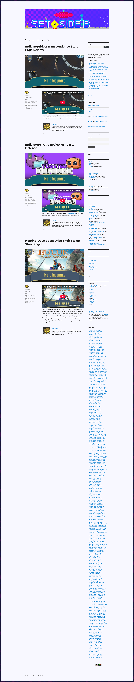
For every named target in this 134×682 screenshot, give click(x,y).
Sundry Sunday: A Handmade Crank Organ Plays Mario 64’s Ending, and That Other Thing (98, 69)
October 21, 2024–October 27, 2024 (97, 460)
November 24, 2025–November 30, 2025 (98, 375)
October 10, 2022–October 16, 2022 (97, 617)
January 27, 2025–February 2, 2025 (97, 438)
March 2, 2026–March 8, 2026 (96, 353)
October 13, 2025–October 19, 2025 (97, 384)
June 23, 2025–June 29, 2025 (95, 408)
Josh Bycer (27, 95)
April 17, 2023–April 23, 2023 (95, 576)
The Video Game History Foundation (97, 222)
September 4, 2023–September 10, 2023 (98, 547)
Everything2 (91, 219)
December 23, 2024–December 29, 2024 (98, 447)
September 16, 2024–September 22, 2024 (98, 468)
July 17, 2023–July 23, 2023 (95, 557)
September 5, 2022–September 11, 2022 (98, 625)
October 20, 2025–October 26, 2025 (97, 383)
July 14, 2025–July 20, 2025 (95, 403)
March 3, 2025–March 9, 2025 (96, 431)
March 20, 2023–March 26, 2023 (96, 582)
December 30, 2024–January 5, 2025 (97, 444)
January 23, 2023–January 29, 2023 (97, 594)
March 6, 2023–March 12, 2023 (96, 585)
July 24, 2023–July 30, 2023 (95, 556)
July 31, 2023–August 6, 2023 (95, 554)
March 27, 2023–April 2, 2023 (95, 581)
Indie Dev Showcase (93, 173)
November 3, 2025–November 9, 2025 (97, 380)
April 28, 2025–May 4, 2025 (95, 419)
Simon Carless (92, 259)
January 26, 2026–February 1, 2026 (97, 361)
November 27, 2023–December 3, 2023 (97, 529)
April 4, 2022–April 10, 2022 (95, 657)
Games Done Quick (93, 228)
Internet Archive (92, 240)
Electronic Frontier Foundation (96, 237)
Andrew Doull (92, 262)
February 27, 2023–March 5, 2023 (96, 586)
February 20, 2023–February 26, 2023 (97, 588)
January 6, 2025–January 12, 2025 (96, 443)
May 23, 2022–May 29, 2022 (95, 647)
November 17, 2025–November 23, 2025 (98, 377)
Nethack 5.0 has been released (101, 121)
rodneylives (90, 110)
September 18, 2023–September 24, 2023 (98, 544)
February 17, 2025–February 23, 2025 (97, 434)
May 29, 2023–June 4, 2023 (95, 567)
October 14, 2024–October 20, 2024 (97, 462)
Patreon (92, 292)
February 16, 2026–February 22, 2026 (97, 356)
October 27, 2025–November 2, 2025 (97, 381)
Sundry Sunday (92, 176)
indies (26, 99)
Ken (89, 126)
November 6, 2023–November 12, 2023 (97, 534)
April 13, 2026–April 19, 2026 (95, 344)
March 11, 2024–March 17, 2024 (96, 507)
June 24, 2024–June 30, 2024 (95, 485)
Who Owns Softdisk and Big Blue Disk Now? (98, 85)
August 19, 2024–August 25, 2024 (96, 474)
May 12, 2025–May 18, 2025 (95, 416)
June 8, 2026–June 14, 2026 (95, 333)
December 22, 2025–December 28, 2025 (98, 369)
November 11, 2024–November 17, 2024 (98, 456)
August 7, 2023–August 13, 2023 (96, 553)
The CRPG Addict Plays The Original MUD (98, 72)
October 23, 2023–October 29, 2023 (97, 537)
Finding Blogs (92, 312)
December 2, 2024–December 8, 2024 (97, 452)
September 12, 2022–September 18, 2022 (98, 623)
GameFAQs (91, 225)
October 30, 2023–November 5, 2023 (97, 535)
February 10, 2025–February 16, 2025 (97, 435)
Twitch (94, 267)
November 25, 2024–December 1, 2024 (97, 453)
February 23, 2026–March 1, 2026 (96, 355)
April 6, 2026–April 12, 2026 (95, 346)
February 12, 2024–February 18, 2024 (97, 513)
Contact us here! (104, 314)
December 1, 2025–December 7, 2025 (97, 374)
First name (90, 137)
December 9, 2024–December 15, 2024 (97, 450)
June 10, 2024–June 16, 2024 (95, 488)
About (100, 311)
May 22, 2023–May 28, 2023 (95, 569)
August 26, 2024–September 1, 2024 (97, 472)
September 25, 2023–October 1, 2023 (97, 542)
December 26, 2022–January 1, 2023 (97, 600)
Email (89, 142)
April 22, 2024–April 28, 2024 (95, 498)
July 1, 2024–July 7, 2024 (94, 484)
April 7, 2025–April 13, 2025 (95, 424)
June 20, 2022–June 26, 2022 (95, 641)
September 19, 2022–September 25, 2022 (98, 622)
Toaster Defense (71, 213)
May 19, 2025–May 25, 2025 (95, 415)
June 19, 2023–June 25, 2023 (95, 563)
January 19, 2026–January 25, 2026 (97, 362)
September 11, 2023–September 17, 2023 (98, 545)
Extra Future (93, 296)
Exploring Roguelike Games (96, 285)
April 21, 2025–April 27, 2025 (95, 421)
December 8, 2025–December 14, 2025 (97, 372)
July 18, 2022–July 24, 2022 (95, 635)
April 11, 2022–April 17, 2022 (95, 655)
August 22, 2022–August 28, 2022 (96, 628)
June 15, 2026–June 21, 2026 (95, 331)
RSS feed (91, 311)
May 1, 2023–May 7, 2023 (94, 573)
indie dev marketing (32, 101)
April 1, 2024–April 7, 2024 (95, 503)
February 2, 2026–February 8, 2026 (97, 359)
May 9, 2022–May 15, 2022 (95, 650)
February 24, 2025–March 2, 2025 (96, 432)
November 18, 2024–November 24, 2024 (98, 454)
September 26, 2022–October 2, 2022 (97, 620)
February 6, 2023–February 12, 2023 (97, 591)
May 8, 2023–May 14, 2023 (95, 572)
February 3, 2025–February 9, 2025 (97, 437)
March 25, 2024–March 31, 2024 (96, 504)
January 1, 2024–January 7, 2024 (96, 522)
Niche (90, 166)
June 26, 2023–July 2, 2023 (95, 562)
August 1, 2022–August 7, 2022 (96, 632)
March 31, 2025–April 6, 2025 (95, 425)
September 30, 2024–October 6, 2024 (97, 465)
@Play (90, 174)
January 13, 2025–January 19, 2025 (96, 441)
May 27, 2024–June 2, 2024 (95, 491)
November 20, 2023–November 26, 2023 (98, 531)
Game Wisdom (93, 299)
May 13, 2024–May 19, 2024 (95, 494)
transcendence (28, 108)
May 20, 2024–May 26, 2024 (95, 493)
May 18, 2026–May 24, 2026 (95, 337)
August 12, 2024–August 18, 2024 (96, 475)
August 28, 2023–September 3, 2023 (97, 548)
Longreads (91, 224)
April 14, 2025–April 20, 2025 (95, 422)
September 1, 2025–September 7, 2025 (97, 393)
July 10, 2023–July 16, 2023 (95, 559)
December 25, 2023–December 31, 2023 (98, 523)
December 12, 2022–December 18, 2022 (98, 604)
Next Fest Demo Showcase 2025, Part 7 (97, 66)
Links (104, 311)
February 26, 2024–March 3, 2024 (96, 510)
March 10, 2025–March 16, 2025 (96, 430)
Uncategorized (28, 197)
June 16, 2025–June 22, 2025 (95, 409)
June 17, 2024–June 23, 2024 (95, 487)
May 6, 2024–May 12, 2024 (95, 496)
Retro (90, 164)
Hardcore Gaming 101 (94, 243)
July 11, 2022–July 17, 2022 (95, 636)
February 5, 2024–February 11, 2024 (97, 515)
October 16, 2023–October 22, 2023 (97, 538)
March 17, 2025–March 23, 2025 (96, 428)
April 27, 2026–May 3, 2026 (95, 342)
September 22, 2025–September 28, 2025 (98, 388)
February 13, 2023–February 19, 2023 (97, 589)
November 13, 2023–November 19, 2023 (98, 532)
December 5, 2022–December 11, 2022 (97, 606)
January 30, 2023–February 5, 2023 (97, 592)
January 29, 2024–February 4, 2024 (97, 516)
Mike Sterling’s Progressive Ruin (96, 216)
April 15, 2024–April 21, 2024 (95, 500)
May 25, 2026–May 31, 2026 (95, 336)
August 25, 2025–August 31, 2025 (96, 394)
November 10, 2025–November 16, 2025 (98, 378)
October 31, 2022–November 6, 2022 (97, 613)
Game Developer (92, 205)
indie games (28, 298)
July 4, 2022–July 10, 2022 (95, 638)
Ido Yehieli (91, 266)
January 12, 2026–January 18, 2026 (97, 364)
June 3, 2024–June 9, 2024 (95, 490)
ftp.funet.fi (91, 209)
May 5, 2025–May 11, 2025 (95, 418)
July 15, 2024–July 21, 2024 (95, 481)
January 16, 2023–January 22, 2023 (97, 595)
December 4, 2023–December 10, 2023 (97, 528)
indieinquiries (28, 105)
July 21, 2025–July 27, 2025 (95, 402)
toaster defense (32, 205)
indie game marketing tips (31, 296)
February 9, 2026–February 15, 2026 (97, 358)
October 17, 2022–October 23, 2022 (97, 616)
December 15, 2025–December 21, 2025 (98, 371)
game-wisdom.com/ (48, 133)
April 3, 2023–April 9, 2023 (95, 579)
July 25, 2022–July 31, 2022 (95, 633)
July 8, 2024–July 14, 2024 (95, 482)
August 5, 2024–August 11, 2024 (96, 476)
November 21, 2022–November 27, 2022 (98, 608)
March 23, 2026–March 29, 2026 (96, 349)
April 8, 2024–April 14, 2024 (95, 501)
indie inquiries (28, 104)
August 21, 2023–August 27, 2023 (96, 550)
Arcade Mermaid (92, 177)
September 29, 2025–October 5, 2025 (97, 387)
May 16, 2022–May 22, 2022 (95, 648)
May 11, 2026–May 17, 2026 (95, 339)
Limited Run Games (93, 215)
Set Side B (27, 675)
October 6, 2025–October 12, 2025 (96, 386)
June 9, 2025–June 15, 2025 (95, 410)
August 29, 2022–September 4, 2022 (97, 626)
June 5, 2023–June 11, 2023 (95, 566)
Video (90, 179)
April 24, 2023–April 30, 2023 (95, 575)
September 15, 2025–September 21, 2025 (98, 390)
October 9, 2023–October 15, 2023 (96, 540)
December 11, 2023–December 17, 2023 (97, 526)
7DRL (90, 211)
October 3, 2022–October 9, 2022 (96, 619)
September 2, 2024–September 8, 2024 (97, 471)
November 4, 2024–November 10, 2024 (97, 457)
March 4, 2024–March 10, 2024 (96, 509)
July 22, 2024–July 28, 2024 (95, 479)
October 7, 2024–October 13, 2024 (96, 463)
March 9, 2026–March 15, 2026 (96, 352)
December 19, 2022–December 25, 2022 (98, 603)
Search (89, 44)
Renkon (89, 105)
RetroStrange (93, 295)
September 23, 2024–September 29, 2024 (98, 466)
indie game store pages (30, 200)
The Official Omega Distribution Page (97, 244)
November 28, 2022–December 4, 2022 (98, 607)
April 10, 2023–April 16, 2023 (95, 578)
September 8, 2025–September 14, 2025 (98, 391)
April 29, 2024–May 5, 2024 (95, 497)
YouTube (92, 301)
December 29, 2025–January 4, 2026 (97, 366)
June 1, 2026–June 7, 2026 (95, 334)
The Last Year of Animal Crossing (96, 73)
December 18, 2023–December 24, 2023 (98, 525)
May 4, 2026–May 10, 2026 (95, 340)
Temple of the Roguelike (94, 227)
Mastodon (92, 286)
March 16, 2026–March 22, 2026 (96, 350)
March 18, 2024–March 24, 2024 (96, 506)
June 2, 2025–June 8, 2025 (95, 412)
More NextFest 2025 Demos (95, 78)
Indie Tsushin (96, 105)
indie (26, 101)
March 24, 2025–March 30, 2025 (96, 427)
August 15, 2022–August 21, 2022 (96, 629)
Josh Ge (90, 267)
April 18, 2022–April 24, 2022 (95, 654)
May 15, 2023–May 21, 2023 (95, 570)
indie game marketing (30, 102)
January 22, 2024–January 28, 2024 (97, 518)
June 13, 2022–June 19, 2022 (95, 642)
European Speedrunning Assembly (96, 231)
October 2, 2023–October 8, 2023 (96, 541)
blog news (91, 190)
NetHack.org (92, 206)
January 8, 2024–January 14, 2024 (96, 520)
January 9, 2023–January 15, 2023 (96, 597)
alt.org (90, 208)
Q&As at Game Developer (95, 291)
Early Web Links (92, 75)
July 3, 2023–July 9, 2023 (94, 560)
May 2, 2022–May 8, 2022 (95, 651)
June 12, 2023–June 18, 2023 (95, 564)
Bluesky (91, 288)
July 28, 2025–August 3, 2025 (95, 400)
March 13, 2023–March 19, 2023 (96, 584)
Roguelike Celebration (94, 212)
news (90, 187)
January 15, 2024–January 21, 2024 (96, 519)
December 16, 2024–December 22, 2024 (98, 449)
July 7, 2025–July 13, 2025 (94, 405)
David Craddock (92, 260)
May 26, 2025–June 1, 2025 (95, 413)
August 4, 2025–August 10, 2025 (96, 399)
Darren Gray (91, 265)
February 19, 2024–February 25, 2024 (97, 512)
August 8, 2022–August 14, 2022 (96, 630)
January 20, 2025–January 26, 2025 (97, 440)
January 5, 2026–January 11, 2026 (96, 365)
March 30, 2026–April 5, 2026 (96, 347)
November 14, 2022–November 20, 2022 (98, 610)
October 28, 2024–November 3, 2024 (97, 459)
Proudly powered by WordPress (38, 675)
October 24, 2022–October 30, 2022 (97, 614)
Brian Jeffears (92, 263)
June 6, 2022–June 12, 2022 (95, 644)
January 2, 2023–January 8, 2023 (96, 598)
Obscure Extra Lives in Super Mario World (98, 76)
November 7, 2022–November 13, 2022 (97, 611)
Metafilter (91, 218)
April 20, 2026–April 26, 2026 (95, 343)
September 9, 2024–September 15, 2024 (98, 469)
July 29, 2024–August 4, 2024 (95, 478)
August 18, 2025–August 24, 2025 (96, 396)
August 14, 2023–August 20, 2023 (96, 551)
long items (91, 186)
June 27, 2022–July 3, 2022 (95, 639)
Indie (90, 163)
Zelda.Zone (91, 269)
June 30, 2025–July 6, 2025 (95, 406)
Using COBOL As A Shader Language (100, 116)
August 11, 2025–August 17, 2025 (96, 397)
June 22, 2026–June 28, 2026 (95, 330)
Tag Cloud (91, 161)
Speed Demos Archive (94, 234)
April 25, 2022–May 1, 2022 (95, 652)
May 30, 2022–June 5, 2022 (95, 645)
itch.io (91, 289)
